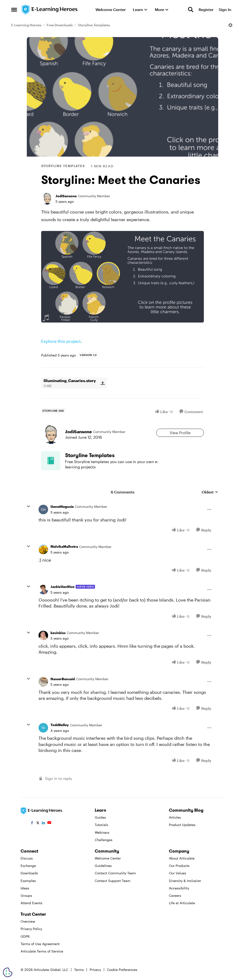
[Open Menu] (230, 25)
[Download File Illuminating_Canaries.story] (102, 383)
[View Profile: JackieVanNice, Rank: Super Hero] (43, 589)
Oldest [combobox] (210, 492)
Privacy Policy (31, 929)
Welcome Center (108, 858)
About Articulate (182, 858)
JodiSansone (66, 196)
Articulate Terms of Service (42, 951)
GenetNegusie (62, 506)
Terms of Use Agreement (40, 944)
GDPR (25, 936)
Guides (100, 817)
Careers (175, 895)
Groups (26, 895)
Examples (28, 881)
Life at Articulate (182, 903)
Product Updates (182, 825)
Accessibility (179, 888)
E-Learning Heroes (26, 25)
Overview (28, 921)
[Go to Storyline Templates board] (50, 460)
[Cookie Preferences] (7, 972)
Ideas (25, 888)
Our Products (179, 866)
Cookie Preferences (122, 970)
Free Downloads (60, 25)
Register (206, 9)
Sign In (225, 9)
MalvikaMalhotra (64, 546)
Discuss (27, 858)
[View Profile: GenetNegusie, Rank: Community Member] (43, 509)
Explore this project (61, 341)
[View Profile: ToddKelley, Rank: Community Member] (43, 728)
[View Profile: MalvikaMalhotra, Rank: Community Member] (43, 549)
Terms (79, 970)
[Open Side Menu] (14, 9)
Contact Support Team (112, 881)
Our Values (177, 873)
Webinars (102, 832)
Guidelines (103, 866)
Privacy (95, 970)
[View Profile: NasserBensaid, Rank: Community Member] (43, 681)
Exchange (28, 866)
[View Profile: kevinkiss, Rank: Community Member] (43, 635)
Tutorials (101, 825)
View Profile (180, 432)
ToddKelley (59, 725)
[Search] (191, 9)
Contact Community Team (115, 873)
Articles (175, 817)
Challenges (103, 840)
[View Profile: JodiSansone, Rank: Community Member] (47, 199)
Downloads (29, 873)
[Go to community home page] (50, 9)
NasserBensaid (62, 679)
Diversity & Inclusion (185, 881)
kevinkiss (58, 633)
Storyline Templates (94, 25)
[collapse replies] (28, 506)
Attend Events (31, 903)
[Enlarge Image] (122, 277)
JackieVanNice (62, 587)
